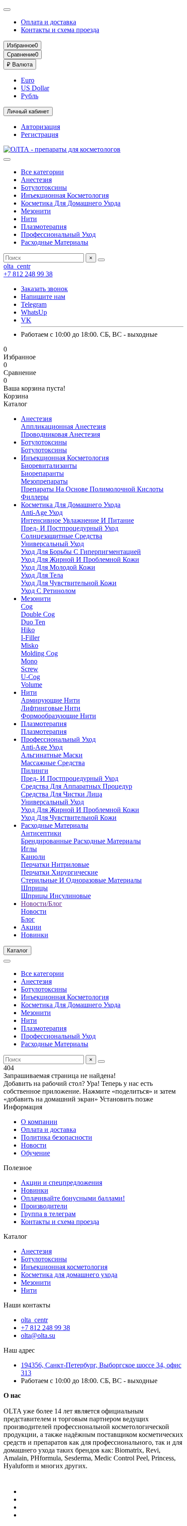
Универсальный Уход (52, 543)
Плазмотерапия (44, 226)
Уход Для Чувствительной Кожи (69, 583)
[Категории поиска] (6, 159)
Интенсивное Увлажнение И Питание (77, 520)
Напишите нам (43, 296)
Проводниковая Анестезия (60, 434)
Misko (29, 645)
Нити (29, 218)
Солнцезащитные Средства (61, 536)
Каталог (15, 1236)
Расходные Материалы (54, 242)
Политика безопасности (56, 1137)
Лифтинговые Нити (50, 708)
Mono (29, 661)
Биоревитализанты (49, 465)
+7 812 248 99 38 (28, 274)
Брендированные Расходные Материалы (81, 841)
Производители (44, 1206)
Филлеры (35, 497)
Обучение (35, 1153)
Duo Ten (33, 622)
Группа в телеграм (48, 1213)
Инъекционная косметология (64, 1267)
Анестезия (36, 179)
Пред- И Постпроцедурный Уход (69, 528)
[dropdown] (6, 9)
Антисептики (41, 833)
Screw (29, 669)
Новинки (34, 935)
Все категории (42, 172)
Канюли (33, 856)
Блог (28, 919)
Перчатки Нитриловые (55, 864)
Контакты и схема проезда (60, 29)
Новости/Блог (41, 903)
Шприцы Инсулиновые (56, 895)
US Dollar (35, 88)
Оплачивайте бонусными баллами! (73, 1198)
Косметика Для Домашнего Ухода (70, 203)
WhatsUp (34, 312)
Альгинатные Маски (52, 755)
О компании (39, 1121)
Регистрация (39, 134)
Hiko (28, 630)
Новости (34, 911)
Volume (31, 684)
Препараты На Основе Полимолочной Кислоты (92, 489)
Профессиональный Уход (58, 234)
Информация (22, 1107)
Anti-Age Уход (42, 512)
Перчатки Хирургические (59, 872)
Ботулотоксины (44, 187)
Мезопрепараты (44, 481)
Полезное (17, 1167)
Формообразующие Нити (58, 716)
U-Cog (30, 676)
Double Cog (38, 614)
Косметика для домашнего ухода (69, 1274)
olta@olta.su (38, 1335)
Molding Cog (39, 653)
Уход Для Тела (42, 575)
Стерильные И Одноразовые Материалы (81, 880)
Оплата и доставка (48, 22)
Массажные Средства (53, 762)
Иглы (29, 849)
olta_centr (16, 266)
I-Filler (30, 637)
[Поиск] (101, 260)
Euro (27, 80)
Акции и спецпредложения (61, 1182)
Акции (31, 927)
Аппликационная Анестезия (63, 426)
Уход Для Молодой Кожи (58, 567)
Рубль (29, 96)
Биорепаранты (42, 473)
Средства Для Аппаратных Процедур (76, 786)
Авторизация (40, 126)
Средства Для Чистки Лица (61, 794)
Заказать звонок (44, 288)
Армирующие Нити (50, 700)
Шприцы (34, 888)
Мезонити (36, 211)
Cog (27, 606)
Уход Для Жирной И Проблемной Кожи (80, 559)
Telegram (34, 304)
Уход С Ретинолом (48, 590)
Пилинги (34, 770)
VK (26, 320)
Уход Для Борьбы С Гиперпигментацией (81, 551)
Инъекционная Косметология (65, 195)
